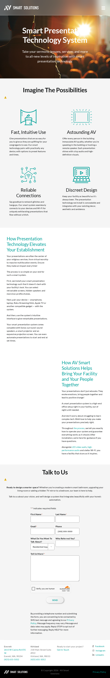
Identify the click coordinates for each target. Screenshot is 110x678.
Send (55, 600)
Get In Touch (63, 649)
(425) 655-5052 (11, 659)
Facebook (99, 646)
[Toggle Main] (103, 8)
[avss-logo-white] (16, 671)
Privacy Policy (99, 672)
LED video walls (79, 447)
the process (79, 428)
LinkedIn (100, 655)
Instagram (100, 650)
